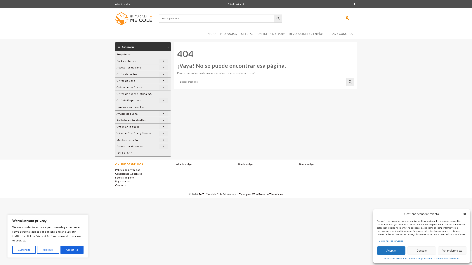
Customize (24, 249)
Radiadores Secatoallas (131, 120)
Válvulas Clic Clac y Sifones (134, 133)
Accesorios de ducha (130, 146)
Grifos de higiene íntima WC (134, 93)
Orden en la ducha (128, 126)
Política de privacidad (395, 258)
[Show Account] (347, 18)
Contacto (120, 185)
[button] (464, 214)
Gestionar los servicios (391, 240)
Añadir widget (123, 4)
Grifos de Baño (126, 80)
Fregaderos (124, 54)
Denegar (422, 250)
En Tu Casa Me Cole (210, 194)
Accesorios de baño (129, 67)
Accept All (72, 249)
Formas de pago (124, 177)
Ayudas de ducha (127, 113)
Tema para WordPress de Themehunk (261, 194)
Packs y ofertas (126, 61)
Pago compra (123, 181)
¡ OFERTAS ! (124, 153)
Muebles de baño (127, 140)
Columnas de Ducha (129, 87)
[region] (47, 236)
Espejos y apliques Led (131, 107)
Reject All (47, 249)
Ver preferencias (452, 250)
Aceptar (391, 250)
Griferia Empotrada (129, 100)
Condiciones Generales (447, 258)
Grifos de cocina (127, 74)
